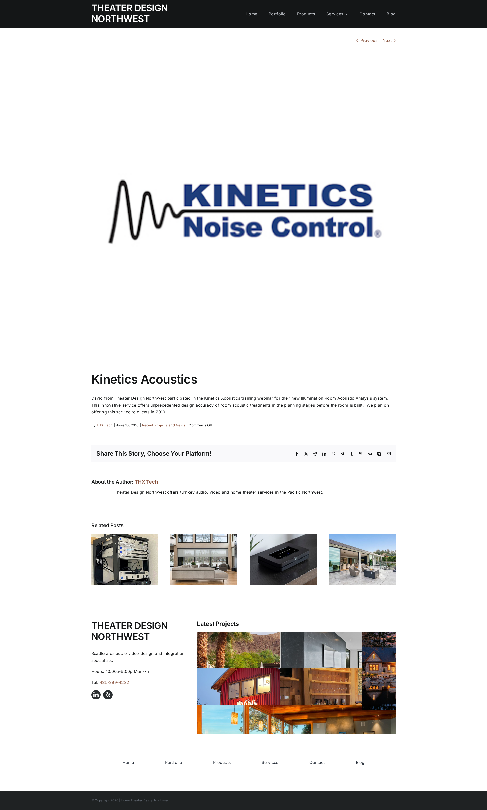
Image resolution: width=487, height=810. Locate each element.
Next (387, 40)
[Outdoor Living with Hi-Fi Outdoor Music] (362, 536)
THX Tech (105, 425)
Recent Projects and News (163, 425)
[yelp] (108, 694)
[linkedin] (96, 694)
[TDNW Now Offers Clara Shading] (203, 536)
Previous (368, 40)
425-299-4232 (114, 682)
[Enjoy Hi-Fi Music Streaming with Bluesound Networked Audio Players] (283, 536)
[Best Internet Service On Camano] (124, 536)
